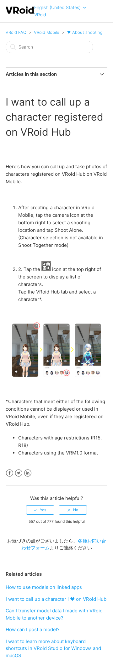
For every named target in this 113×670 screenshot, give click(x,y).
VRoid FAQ (16, 32)
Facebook (9, 473)
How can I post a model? (33, 629)
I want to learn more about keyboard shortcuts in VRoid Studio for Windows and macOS (53, 648)
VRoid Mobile (46, 32)
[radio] (40, 510)
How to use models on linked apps (44, 587)
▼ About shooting (85, 32)
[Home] (20, 13)
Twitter (19, 473)
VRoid (40, 14)
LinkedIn (28, 473)
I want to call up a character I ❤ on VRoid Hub (56, 599)
